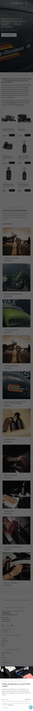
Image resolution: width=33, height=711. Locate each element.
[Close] (30, 669)
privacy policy (10, 704)
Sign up (27, 699)
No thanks (5, 707)
